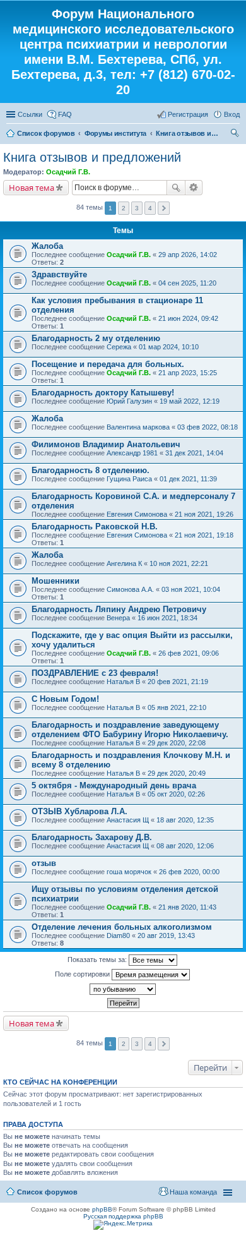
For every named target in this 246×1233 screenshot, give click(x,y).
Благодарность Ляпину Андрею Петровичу (119, 609)
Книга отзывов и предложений (187, 133)
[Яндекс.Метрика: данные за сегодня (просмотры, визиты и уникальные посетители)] (123, 1225)
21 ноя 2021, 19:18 (204, 535)
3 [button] (137, 208)
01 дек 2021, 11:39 (188, 479)
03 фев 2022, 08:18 (207, 427)
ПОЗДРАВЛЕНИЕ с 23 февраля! (95, 673)
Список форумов (46, 133)
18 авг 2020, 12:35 (185, 820)
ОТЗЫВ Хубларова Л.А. (79, 811)
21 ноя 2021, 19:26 (204, 514)
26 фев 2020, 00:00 (189, 871)
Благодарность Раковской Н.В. (95, 526)
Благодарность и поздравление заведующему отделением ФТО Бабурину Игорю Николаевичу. (130, 729)
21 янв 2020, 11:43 (187, 907)
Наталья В (123, 681)
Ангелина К (124, 563)
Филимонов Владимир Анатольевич (106, 444)
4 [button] (150, 208)
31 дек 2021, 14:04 (194, 453)
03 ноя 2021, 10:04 (190, 589)
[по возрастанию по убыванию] (123, 989)
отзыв (44, 863)
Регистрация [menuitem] (188, 114)
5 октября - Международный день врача (114, 785)
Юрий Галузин (129, 401)
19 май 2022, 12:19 (190, 401)
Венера (118, 618)
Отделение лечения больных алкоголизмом (122, 927)
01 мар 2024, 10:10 (169, 347)
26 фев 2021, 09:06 (188, 653)
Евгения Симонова (137, 514)
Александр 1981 (132, 453)
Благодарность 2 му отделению (96, 338)
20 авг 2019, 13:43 (166, 935)
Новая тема (31, 187)
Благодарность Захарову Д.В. (92, 837)
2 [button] (124, 208)
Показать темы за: (98, 959)
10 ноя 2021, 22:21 (178, 563)
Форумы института (115, 133)
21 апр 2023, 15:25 (187, 372)
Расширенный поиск (193, 187)
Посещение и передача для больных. (108, 364)
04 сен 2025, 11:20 (187, 283)
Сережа (119, 347)
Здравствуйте (59, 274)
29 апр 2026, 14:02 (187, 254)
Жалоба (47, 246)
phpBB (102, 1209)
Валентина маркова (138, 427)
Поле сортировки (83, 974)
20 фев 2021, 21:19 (178, 681)
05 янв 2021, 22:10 (177, 707)
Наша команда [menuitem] (193, 1192)
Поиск (176, 187)
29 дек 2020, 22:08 (177, 743)
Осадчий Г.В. (68, 172)
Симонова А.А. (130, 589)
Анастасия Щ (128, 820)
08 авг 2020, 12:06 (185, 846)
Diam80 (118, 935)
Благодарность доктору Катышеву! (103, 392)
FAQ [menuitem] (65, 114)
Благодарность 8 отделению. (90, 470)
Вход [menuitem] (232, 114)
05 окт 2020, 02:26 (176, 794)
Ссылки (30, 114)
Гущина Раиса (129, 479)
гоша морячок (129, 871)
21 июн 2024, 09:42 (188, 318)
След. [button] (164, 208)
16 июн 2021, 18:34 (167, 618)
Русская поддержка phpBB (123, 1216)
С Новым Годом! (65, 699)
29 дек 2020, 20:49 (177, 773)
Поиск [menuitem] (236, 134)
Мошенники (55, 581)
